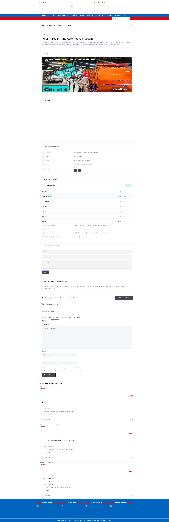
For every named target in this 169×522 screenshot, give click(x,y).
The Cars (52, 15)
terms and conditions (76, 368)
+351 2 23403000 (49, 446)
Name (44, 351)
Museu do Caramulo (49, 478)
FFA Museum (46, 402)
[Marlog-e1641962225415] (100, 11)
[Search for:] (121, 18)
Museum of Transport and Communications (57, 440)
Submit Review (48, 375)
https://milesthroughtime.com (83, 164)
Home (44, 15)
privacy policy (64, 368)
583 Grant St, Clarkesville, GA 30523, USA (86, 152)
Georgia (46, 35)
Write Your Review (125, 298)
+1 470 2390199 (78, 156)
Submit (45, 272)
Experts (75, 15)
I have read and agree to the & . (63, 368)
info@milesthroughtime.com (82, 160)
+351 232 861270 (49, 484)
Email (44, 360)
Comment (45, 324)
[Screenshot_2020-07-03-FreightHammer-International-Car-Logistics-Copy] (97, 515)
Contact (118, 15)
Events (110, 15)
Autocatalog (100, 15)
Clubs (82, 15)
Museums (90, 15)
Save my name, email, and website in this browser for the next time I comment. (65, 371)
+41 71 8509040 (48, 408)
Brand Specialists (63, 15)
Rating (44, 320)
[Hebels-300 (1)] (72, 515)
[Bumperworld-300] (48, 515)
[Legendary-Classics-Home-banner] (121, 515)
